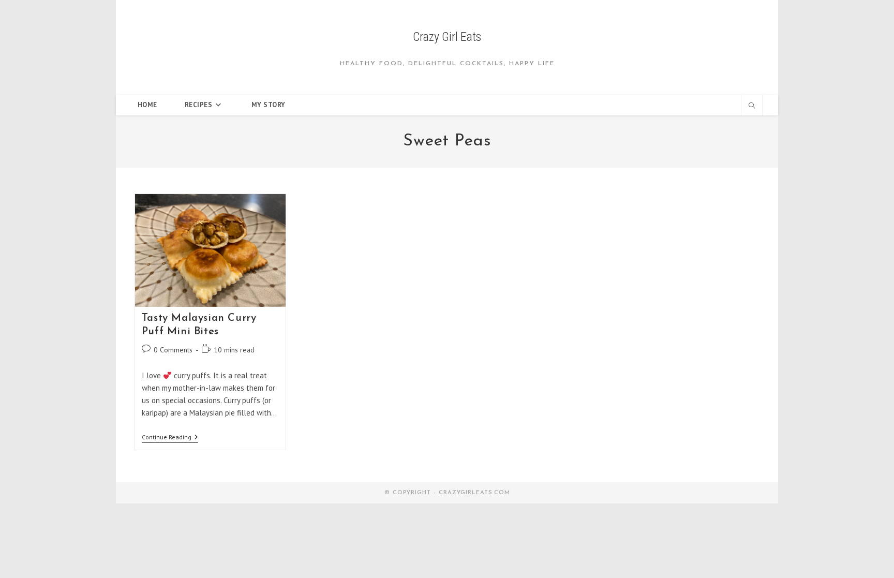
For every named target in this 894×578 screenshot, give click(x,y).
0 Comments (173, 349)
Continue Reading (170, 438)
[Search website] (751, 106)
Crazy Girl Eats (447, 36)
